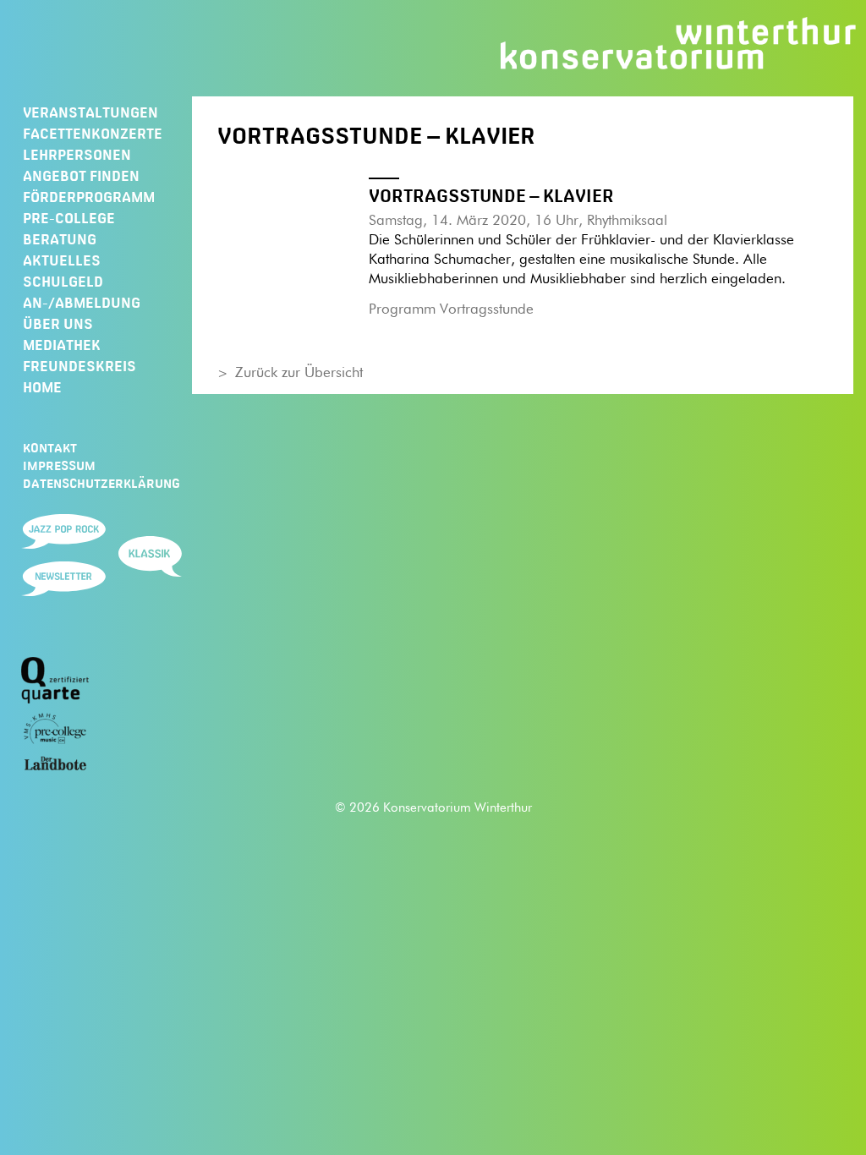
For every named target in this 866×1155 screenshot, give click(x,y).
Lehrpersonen (77, 154)
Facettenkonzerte (92, 133)
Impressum (59, 465)
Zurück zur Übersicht (299, 373)
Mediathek (62, 345)
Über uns (58, 323)
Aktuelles (62, 260)
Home (42, 387)
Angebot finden (81, 175)
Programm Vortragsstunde (451, 310)
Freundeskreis (79, 366)
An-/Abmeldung (81, 302)
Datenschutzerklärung (101, 483)
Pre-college (69, 218)
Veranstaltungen (90, 112)
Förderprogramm (89, 197)
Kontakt (50, 448)
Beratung (59, 239)
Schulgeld (63, 281)
